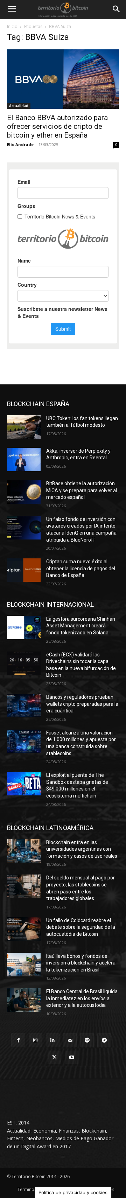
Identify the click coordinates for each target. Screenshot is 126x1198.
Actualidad (18, 105)
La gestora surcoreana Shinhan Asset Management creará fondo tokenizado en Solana (80, 625)
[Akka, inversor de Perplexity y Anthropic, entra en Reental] (24, 459)
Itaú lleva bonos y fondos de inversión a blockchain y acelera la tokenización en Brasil (80, 963)
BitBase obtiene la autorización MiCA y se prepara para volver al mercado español (81, 490)
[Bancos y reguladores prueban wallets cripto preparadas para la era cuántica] (24, 705)
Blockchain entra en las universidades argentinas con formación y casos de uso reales (81, 849)
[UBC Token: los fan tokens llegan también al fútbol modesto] (24, 427)
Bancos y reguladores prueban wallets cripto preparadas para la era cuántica (82, 703)
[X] (54, 1057)
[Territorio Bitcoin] (63, 9)
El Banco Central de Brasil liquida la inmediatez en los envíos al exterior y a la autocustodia (82, 998)
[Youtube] (71, 1057)
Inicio (12, 26)
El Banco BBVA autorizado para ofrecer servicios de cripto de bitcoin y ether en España (57, 126)
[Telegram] (104, 1040)
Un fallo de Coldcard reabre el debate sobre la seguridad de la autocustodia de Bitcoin (80, 927)
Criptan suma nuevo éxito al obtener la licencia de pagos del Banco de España (80, 568)
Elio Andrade (20, 144)
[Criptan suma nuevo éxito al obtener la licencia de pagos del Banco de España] (24, 570)
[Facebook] (18, 1040)
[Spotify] (87, 1040)
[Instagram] (35, 1040)
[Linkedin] (52, 1040)
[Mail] (70, 1040)
